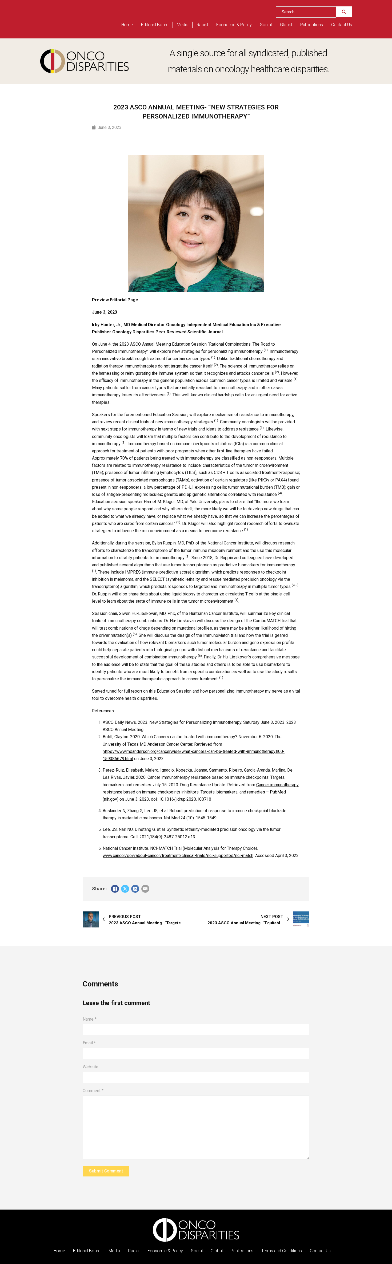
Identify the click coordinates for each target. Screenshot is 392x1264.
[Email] (145, 889)
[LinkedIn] (135, 889)
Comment (93, 1090)
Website (90, 1066)
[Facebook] (115, 889)
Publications (311, 24)
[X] (125, 889)
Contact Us (341, 24)
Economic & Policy (234, 24)
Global (286, 24)
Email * (89, 1042)
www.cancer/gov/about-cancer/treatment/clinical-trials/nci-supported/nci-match (178, 855)
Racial (202, 24)
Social (266, 24)
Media (182, 24)
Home (127, 24)
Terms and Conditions (281, 1250)
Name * (90, 1019)
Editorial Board (155, 24)
